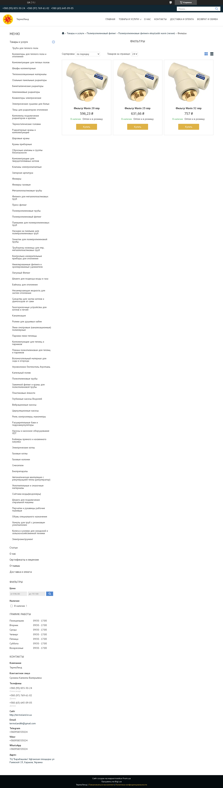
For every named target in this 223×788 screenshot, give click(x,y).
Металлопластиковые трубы (27, 190)
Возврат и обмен (207, 19)
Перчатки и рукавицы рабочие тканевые (28, 509)
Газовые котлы (20, 453)
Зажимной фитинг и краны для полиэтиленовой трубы (28, 386)
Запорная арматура (22, 172)
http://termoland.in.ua (21, 714)
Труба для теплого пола (25, 48)
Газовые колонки (21, 459)
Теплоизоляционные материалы (29, 74)
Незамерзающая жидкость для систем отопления (28, 291)
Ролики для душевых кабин (27, 321)
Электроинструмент (22, 539)
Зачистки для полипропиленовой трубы (29, 240)
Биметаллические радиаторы (27, 86)
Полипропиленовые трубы (26, 210)
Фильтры (16, 178)
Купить (86, 126)
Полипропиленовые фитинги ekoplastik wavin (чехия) (146, 33)
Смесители (18, 465)
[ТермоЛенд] (8, 19)
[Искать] (216, 9)
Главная (110, 19)
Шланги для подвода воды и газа (30, 278)
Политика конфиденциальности (131, 784)
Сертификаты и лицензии (24, 559)
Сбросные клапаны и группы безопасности (27, 151)
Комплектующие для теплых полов (30, 62)
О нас (147, 19)
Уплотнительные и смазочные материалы (28, 487)
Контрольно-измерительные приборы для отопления (27, 257)
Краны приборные (22, 144)
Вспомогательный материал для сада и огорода (29, 359)
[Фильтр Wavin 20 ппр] (86, 81)
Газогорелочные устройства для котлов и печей (29, 308)
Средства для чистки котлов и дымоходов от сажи (28, 300)
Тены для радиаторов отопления (30, 109)
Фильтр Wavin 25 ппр (138, 108)
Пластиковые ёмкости (23, 392)
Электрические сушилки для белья (30, 103)
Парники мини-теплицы (24, 335)
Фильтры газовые (21, 184)
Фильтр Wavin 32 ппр (189, 108)
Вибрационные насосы (24, 404)
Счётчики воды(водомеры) (26, 493)
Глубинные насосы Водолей (27, 398)
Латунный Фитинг (21, 272)
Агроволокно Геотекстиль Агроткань (31, 366)
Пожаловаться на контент (101, 784)
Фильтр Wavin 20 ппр (87, 108)
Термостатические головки (26, 124)
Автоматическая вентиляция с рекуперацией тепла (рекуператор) (31, 478)
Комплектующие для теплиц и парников (28, 343)
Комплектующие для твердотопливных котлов (25, 159)
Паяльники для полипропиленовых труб (30, 224)
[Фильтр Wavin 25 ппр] (137, 81)
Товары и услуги (129, 19)
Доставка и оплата (182, 19)
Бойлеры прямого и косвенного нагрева (29, 440)
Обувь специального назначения (29, 516)
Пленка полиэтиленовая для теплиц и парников (31, 351)
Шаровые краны (20, 138)
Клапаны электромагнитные (27, 166)
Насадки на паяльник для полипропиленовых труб (25, 232)
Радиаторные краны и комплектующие (24, 131)
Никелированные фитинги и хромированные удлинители (27, 265)
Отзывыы (15, 565)
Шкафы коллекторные (24, 68)
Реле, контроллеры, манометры (29, 416)
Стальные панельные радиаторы (29, 80)
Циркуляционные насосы (25, 410)
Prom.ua (127, 778)
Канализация (19, 315)
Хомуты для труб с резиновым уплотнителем (28, 523)
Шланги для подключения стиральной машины (26, 501)
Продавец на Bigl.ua (111, 781)
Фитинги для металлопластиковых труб (30, 197)
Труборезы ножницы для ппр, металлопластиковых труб (28, 249)
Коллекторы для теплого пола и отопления (29, 55)
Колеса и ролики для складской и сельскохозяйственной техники (30, 532)
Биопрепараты (20, 471)
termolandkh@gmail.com (23, 723)
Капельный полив (21, 372)
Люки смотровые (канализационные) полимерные (31, 328)
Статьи (14, 547)
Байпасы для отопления (25, 284)
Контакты (160, 19)
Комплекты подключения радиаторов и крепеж (25, 117)
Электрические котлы (23, 447)
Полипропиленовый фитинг (26, 216)
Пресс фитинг (19, 204)
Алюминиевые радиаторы (26, 92)
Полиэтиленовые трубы (24, 378)
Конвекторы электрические (26, 97)
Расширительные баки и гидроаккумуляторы (25, 423)
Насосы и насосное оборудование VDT (30, 432)
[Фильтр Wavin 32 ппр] (188, 81)
